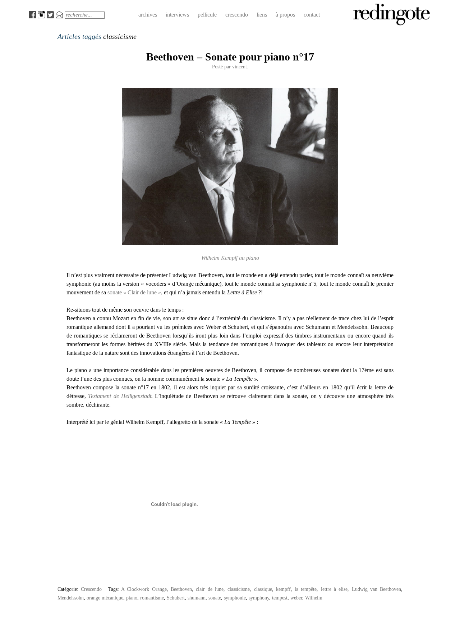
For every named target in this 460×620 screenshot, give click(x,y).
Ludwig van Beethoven (376, 589)
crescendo (236, 15)
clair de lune (210, 589)
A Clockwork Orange (144, 589)
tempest (280, 598)
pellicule (207, 15)
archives (147, 15)
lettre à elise (334, 589)
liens (262, 15)
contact (312, 15)
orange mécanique (105, 598)
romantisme (152, 598)
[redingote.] (391, 24)
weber (296, 598)
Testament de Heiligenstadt (119, 396)
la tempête (306, 589)
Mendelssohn (71, 598)
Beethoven (181, 589)
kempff (283, 589)
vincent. (240, 66)
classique (263, 589)
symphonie (235, 598)
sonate (214, 598)
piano (131, 598)
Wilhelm (313, 598)
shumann (197, 598)
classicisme (238, 589)
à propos (285, 15)
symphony (259, 598)
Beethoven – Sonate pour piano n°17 (230, 57)
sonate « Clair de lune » (134, 292)
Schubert (176, 598)
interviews (177, 15)
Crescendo (91, 589)
